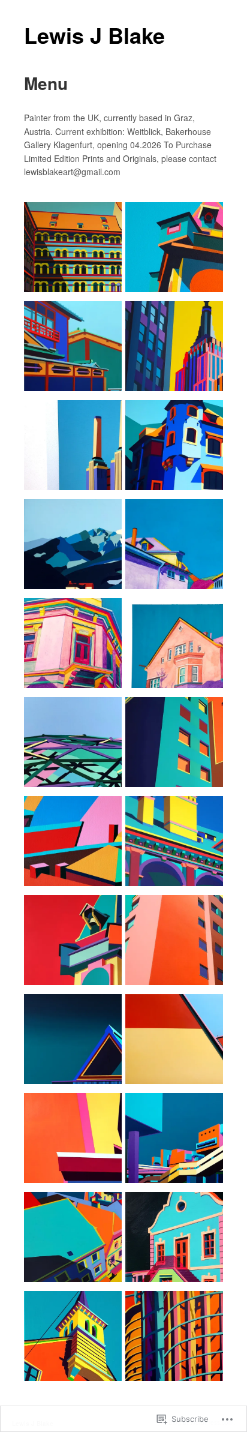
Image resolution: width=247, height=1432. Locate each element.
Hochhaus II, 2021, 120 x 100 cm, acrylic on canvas (176, 763)
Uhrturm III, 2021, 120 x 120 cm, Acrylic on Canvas (73, 961)
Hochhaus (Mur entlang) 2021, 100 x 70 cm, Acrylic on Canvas (178, 956)
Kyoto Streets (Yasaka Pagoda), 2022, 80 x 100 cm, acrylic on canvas (75, 362)
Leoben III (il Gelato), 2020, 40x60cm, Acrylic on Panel (71, 1253)
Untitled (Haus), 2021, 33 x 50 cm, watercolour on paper (179, 664)
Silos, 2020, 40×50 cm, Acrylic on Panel (176, 1357)
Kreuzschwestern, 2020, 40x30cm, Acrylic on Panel (72, 1357)
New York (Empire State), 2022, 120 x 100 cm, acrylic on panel (176, 362)
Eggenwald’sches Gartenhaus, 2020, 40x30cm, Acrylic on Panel (175, 1253)
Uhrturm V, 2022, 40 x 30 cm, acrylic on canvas (178, 268)
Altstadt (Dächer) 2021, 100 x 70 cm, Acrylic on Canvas (75, 1159)
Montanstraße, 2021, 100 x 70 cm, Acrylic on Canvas (179, 1060)
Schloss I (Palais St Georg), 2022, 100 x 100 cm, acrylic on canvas (178, 461)
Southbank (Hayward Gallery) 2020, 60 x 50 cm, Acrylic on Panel (179, 1154)
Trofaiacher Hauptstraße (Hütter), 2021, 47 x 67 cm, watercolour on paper (75, 654)
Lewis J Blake (94, 34)
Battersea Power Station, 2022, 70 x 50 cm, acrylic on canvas (74, 461)
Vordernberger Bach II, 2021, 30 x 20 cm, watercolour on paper (177, 560)
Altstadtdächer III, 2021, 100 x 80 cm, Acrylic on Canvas (75, 862)
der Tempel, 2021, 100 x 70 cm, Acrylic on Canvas (77, 1060)
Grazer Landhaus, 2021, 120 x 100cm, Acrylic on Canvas (177, 862)
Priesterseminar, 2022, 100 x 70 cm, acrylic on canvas (75, 268)
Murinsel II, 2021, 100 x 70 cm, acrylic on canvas (76, 763)
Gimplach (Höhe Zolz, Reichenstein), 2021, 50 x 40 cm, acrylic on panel (76, 560)
